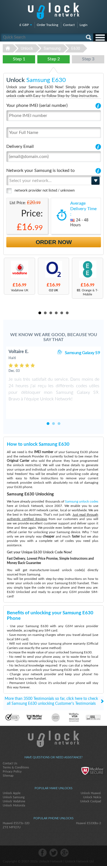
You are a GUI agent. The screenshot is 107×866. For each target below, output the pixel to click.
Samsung (52, 48)
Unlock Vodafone (14, 801)
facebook (42, 853)
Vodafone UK (19, 290)
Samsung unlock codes (81, 501)
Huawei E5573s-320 (16, 823)
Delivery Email (20, 146)
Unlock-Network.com (53, 739)
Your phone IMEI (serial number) (36, 105)
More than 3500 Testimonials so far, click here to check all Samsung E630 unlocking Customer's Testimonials (51, 701)
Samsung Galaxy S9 (82, 353)
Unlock (27, 48)
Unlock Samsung (14, 797)
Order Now (54, 242)
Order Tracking (47, 25)
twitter (53, 853)
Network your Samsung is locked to (40, 170)
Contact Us (10, 763)
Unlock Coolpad (90, 801)
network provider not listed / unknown (45, 190)
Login (84, 25)
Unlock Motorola (14, 805)
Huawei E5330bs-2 (88, 823)
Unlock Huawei (91, 793)
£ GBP (24, 25)
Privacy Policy (12, 771)
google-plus (64, 853)
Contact (69, 25)
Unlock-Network (53, 11)
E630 (75, 48)
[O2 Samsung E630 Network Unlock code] (53, 269)
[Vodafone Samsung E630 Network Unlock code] (19, 269)
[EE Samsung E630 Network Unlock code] (87, 269)
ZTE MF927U (12, 827)
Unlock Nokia (92, 797)
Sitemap (8, 775)
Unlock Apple (12, 793)
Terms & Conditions (16, 767)
